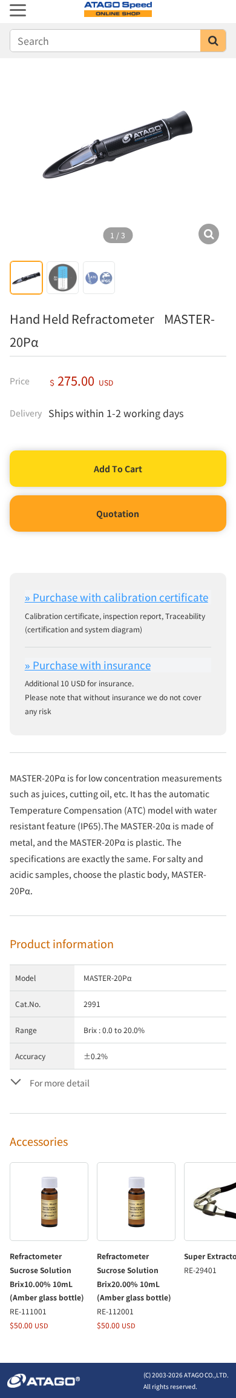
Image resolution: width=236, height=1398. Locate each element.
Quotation (117, 513)
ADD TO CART (118, 468)
